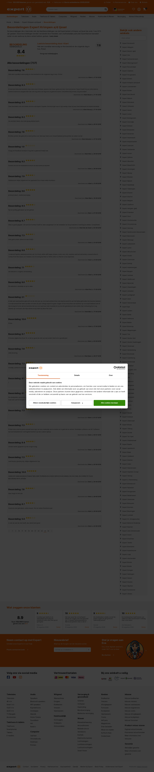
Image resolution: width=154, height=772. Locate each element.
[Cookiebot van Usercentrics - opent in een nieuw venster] (115, 368)
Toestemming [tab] (43, 375)
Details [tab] (77, 375)
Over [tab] (111, 375)
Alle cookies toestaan (109, 403)
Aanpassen (75, 403)
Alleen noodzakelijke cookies (44, 403)
